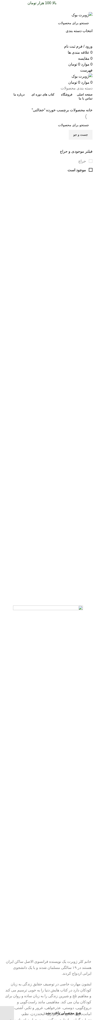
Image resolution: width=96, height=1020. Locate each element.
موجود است (77, 170)
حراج (82, 161)
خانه (89, 110)
